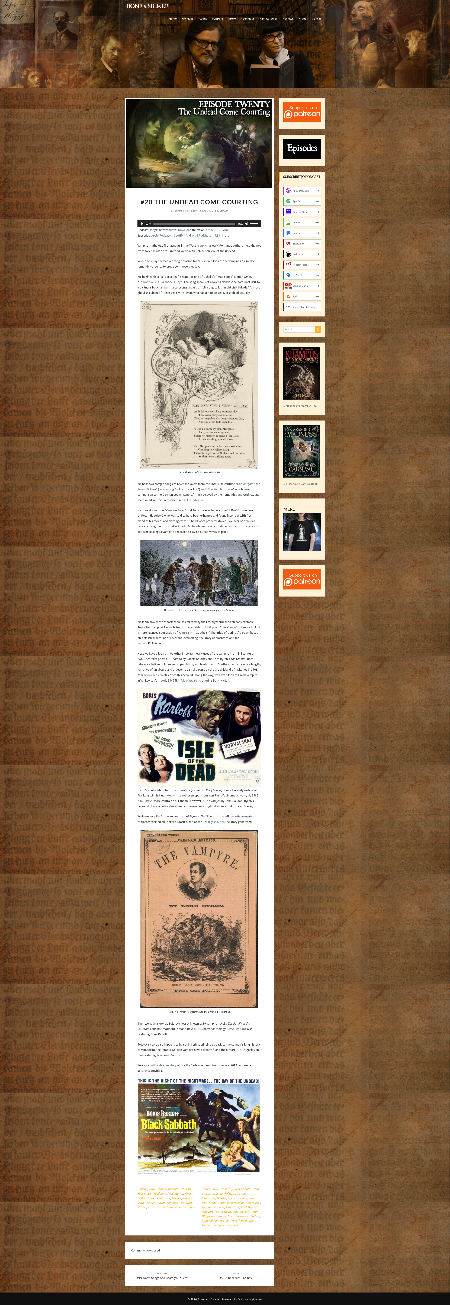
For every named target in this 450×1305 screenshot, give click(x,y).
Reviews (288, 18)
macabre (208, 1212)
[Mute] (247, 223)
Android (191, 235)
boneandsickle (186, 210)
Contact (317, 18)
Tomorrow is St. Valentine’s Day (159, 282)
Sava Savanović (238, 1216)
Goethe (221, 1198)
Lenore (206, 1207)
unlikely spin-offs (214, 822)
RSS (217, 235)
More (225, 235)
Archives (187, 18)
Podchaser (205, 235)
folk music (144, 1193)
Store (232, 18)
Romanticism (156, 1207)
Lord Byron (248, 1207)
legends (172, 1203)
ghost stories (174, 1193)
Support (217, 18)
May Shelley (241, 1212)
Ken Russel (253, 1203)
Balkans (226, 1189)
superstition (174, 1207)
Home (173, 18)
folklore (158, 1193)
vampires (190, 1207)
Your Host (247, 18)
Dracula (173, 1189)
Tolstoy (224, 1221)
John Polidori (235, 1203)
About (203, 18)
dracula (217, 1193)
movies (141, 1207)
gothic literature (159, 1198)
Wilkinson (144, 675)
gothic (232, 1198)
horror (161, 1203)
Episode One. (195, 500)
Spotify (179, 235)
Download (184, 230)
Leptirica (218, 1207)
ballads (142, 1189)
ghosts (189, 1193)
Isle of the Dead (191, 680)
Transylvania (238, 1221)
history (150, 1203)
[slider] (254, 223)
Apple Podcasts (161, 235)
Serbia (255, 1216)
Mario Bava (223, 1212)
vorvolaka (233, 1225)
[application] (199, 223)
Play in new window (163, 230)
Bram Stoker (157, 1189)
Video (303, 18)
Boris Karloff (241, 1189)
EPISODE (186, 1189)
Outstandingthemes (250, 1299)
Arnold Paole (210, 1189)
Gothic (141, 1198)
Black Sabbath (236, 1029)
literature (186, 1203)
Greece (176, 1198)
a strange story (166, 1065)
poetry (221, 1216)
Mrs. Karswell (268, 18)
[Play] (142, 223)
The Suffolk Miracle (220, 489)
